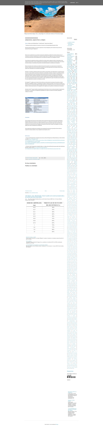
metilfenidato (68, 293)
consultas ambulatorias (70, 222)
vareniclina (74, 363)
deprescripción (69, 146)
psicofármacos (70, 60)
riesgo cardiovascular (73, 333)
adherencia (74, 181)
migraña (68, 294)
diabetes (69, 234)
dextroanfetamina (75, 233)
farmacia (75, 262)
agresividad (68, 186)
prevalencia (74, 314)
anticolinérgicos (73, 111)
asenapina (76, 202)
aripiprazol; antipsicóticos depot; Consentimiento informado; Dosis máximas (72, 139)
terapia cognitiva (73, 346)
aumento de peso (70, 205)
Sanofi (68, 178)
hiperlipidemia (70, 270)
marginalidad (68, 289)
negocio (76, 296)
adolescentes (68, 184)
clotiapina (74, 143)
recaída (72, 328)
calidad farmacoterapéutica (71, 141)
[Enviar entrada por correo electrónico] (39, 157)
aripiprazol (73, 73)
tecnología (68, 345)
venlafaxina (69, 109)
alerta (72, 187)
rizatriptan (68, 335)
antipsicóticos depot (69, 199)
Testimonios (74, 178)
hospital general (73, 273)
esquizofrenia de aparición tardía (71, 256)
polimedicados (69, 313)
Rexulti (75, 177)
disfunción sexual (69, 148)
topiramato (68, 90)
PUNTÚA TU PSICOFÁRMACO (71, 44)
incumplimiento (74, 275)
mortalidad (68, 104)
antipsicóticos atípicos (72, 198)
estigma (38, 159)
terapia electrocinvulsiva (71, 347)
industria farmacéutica (71, 121)
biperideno (73, 140)
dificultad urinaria (69, 235)
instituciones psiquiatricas (71, 280)
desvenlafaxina (69, 233)
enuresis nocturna (73, 252)
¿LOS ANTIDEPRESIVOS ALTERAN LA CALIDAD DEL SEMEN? (72, 409)
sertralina (72, 163)
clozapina (68, 69)
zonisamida (69, 368)
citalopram (68, 216)
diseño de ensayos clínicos (70, 237)
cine (74, 215)
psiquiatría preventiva (70, 326)
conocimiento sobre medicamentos (71, 221)
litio (76, 124)
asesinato (69, 203)
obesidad (74, 125)
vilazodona (75, 365)
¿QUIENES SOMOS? (71, 42)
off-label (74, 104)
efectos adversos (74, 93)
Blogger (57, 424)
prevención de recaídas (72, 106)
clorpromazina (73, 217)
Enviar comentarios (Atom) (33, 192)
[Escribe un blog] (42, 157)
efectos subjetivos (69, 101)
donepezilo (68, 239)
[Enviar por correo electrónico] (41, 157)
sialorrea (74, 129)
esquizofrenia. (69, 257)
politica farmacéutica (74, 313)
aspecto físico (74, 203)
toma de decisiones (69, 349)
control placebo (69, 224)
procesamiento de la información (71, 316)
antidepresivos (70, 59)
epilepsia (69, 94)
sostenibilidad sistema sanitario (72, 130)
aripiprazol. (68, 202)
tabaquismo (74, 165)
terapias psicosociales (72, 131)
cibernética (74, 142)
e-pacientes (75, 148)
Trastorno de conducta (71, 110)
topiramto (74, 349)
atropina (76, 204)
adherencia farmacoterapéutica (71, 183)
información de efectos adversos (71, 276)
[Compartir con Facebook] (44, 157)
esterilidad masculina (71, 259)
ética (72, 368)
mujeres (69, 296)
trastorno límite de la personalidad (72, 353)
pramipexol (69, 314)
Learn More (72, 2)
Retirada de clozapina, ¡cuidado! (31, 237)
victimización (71, 365)
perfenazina (68, 308)
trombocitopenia (69, 166)
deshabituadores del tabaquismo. (71, 232)
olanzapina (68, 75)
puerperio (68, 127)
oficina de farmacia (70, 158)
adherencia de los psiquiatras (71, 182)
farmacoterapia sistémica (71, 86)
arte (67, 112)
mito (69, 125)
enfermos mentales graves (70, 251)
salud (71, 335)
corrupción (74, 224)
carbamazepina (70, 214)
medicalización (72, 68)
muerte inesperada (74, 295)
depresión (74, 146)
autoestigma (75, 205)
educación (68, 241)
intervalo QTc (69, 124)
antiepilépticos (73, 76)
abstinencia (68, 180)
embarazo (68, 82)
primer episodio (69, 107)
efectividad (69, 58)
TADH (71, 178)
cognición (68, 144)
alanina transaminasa (73, 186)
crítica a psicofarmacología (72, 66)
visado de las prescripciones (72, 366)
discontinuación (74, 236)
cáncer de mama (71, 145)
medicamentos (74, 290)
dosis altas (68, 67)
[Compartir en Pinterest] (45, 157)
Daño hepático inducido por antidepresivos (72, 392)
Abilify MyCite (74, 168)
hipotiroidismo (75, 270)
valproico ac (69, 363)
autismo (71, 112)
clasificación (73, 216)
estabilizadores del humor (73, 258)
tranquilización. (69, 350)
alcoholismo (68, 187)
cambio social (69, 142)
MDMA (72, 177)
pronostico (75, 317)
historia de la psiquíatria (71, 120)
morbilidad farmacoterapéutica (70, 56)
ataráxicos (68, 204)
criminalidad (75, 225)
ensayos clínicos (74, 67)
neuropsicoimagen (73, 299)
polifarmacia (69, 64)
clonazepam (69, 143)
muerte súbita (73, 157)
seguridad (74, 108)
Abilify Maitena (69, 168)
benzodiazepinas (69, 92)
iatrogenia (68, 103)
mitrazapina (72, 294)
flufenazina (75, 101)
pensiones (69, 159)
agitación (72, 184)
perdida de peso (73, 307)
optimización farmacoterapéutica (72, 105)
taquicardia (68, 344)
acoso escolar (75, 180)
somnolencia (68, 337)
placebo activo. (69, 311)
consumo (75, 222)
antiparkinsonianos (69, 197)
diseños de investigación (73, 238)
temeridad (68, 346)
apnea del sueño (74, 201)
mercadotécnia (73, 292)
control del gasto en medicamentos (71, 223)
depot (75, 100)
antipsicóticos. (73, 200)
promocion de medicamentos (71, 160)
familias (71, 262)
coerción (68, 218)
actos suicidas (70, 181)
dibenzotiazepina (74, 234)
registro (74, 330)
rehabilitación (68, 331)
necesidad (72, 296)
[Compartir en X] (43, 157)
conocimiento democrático (71, 220)
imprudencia (68, 275)
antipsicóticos (31, 159)
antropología (68, 201)
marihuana (74, 289)
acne (71, 180)
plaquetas (74, 311)
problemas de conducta (71, 315)
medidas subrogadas (70, 291)
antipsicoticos (75, 197)
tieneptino (74, 348)
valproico (75, 83)
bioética (74, 112)
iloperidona (73, 274)
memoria (68, 157)
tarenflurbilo (73, 344)
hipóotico (70, 271)
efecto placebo (74, 241)
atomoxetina (72, 204)
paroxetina (75, 158)
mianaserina (74, 293)
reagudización (75, 107)
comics (72, 218)
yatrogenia (68, 367)
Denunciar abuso (70, 371)
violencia (68, 132)
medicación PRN (69, 290)
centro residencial (69, 215)
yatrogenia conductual (74, 367)
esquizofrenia (35, 159)
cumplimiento (74, 144)
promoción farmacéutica (70, 317)
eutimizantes (68, 261)
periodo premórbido (73, 308)
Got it (77, 2)
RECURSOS (70, 45)
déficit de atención (73, 240)
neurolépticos (68, 298)
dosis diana (72, 239)
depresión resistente (70, 147)
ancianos (68, 111)
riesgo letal (68, 334)
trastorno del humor (74, 352)
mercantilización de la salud (71, 89)
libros (73, 124)
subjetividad (73, 337)
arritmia (72, 202)
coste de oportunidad (70, 225)
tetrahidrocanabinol (69, 348)
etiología (74, 260)
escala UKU (74, 255)
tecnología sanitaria (73, 345)
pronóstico (68, 161)
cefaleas (75, 214)
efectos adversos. (69, 242)
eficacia (74, 77)
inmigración (74, 279)
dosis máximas (72, 84)
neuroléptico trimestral (72, 297)
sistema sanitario (74, 336)
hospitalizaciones (72, 102)
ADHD (71, 167)
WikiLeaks (68, 179)
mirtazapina (74, 103)
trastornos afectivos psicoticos (72, 354)
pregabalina (74, 159)
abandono (74, 179)
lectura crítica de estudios (71, 74)
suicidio (71, 83)
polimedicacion (73, 312)
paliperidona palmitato (71, 126)
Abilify (75, 167)
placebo (75, 310)
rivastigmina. (74, 334)
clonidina (68, 217)
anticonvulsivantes (70, 100)
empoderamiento (69, 85)
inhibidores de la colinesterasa (71, 277)
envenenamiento (69, 253)
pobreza (68, 312)
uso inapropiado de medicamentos (72, 61)
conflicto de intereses (73, 219)
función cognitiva (69, 87)
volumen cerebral (73, 132)
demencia (68, 77)
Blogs (74, 109)
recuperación (70, 108)
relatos (72, 332)
